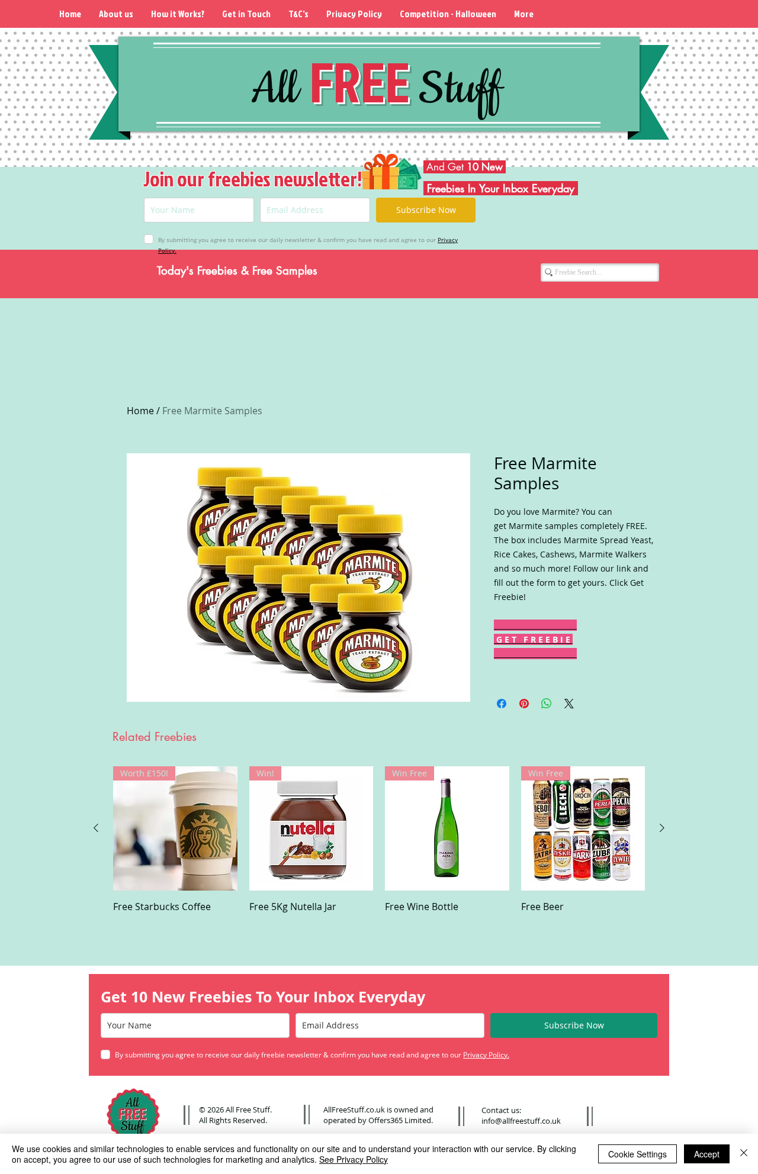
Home (140, 410)
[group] (379, 846)
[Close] (744, 1154)
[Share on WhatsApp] (546, 703)
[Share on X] (569, 703)
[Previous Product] (96, 828)
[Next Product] (662, 828)
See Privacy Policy (353, 1159)
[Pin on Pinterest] (524, 703)
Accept (707, 1154)
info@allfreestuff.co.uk (521, 1120)
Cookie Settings (637, 1154)
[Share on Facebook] (501, 703)
